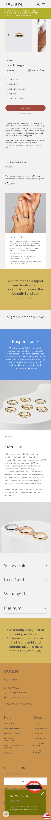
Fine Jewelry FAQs (25, 136)
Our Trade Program (38, 752)
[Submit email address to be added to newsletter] (40, 801)
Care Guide (9, 723)
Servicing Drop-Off (17, 697)
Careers (8, 753)
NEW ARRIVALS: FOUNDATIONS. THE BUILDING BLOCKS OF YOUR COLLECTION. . (21, 13)
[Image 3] (37, 46)
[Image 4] (39, 46)
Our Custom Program (38, 745)
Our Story (37, 723)
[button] (38, 4)
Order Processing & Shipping (13, 747)
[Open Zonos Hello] (45, 814)
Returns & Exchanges (9, 740)
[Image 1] (34, 46)
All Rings (9, 61)
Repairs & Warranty (13, 734)
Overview (13, 446)
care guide (33, 145)
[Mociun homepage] (13, 4)
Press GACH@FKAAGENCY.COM (18, 704)
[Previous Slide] (8, 35)
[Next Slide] (42, 35)
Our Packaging (40, 739)
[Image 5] (40, 46)
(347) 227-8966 (13, 688)
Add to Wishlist (25, 114)
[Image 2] (36, 46)
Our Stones (38, 734)
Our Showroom (40, 728)
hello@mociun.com (17, 693)
